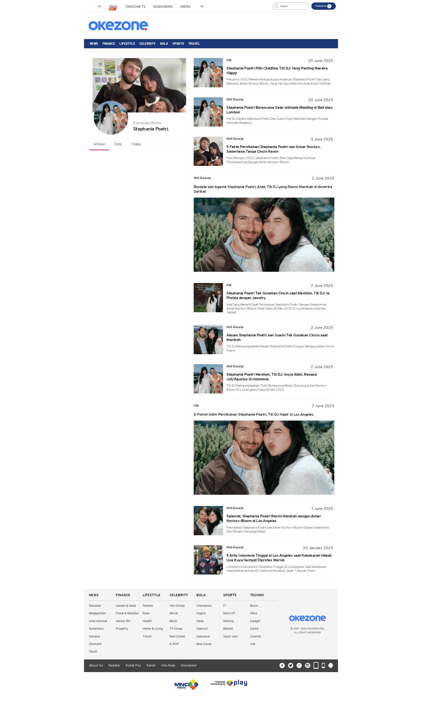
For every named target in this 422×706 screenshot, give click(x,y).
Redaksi (114, 665)
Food (146, 613)
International (98, 621)
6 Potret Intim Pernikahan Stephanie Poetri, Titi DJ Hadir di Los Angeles (254, 415)
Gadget (255, 621)
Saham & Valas (126, 605)
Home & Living (153, 628)
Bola (164, 43)
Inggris (201, 613)
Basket (228, 628)
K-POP (174, 644)
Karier (151, 665)
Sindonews (163, 6)
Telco (253, 613)
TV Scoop (175, 628)
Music (173, 621)
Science (255, 636)
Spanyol (202, 628)
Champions (204, 605)
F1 (224, 605)
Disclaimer (189, 665)
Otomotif (95, 644)
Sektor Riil (123, 621)
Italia (199, 621)
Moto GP (229, 613)
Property (122, 628)
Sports (178, 43)
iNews (185, 6)
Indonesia (203, 636)
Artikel (99, 144)
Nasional (95, 605)
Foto (118, 144)
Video (136, 144)
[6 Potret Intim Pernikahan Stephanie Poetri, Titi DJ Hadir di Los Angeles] (264, 458)
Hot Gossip (177, 605)
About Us (96, 665)
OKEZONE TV (136, 6)
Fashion (148, 605)
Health (147, 621)
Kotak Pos (133, 665)
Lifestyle (127, 43)
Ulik (252, 644)
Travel (194, 43)
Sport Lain (230, 636)
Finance (109, 43)
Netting (228, 621)
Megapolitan (97, 613)
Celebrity (147, 43)
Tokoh (93, 651)
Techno (257, 595)
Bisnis (254, 605)
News (94, 43)
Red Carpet (177, 636)
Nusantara (96, 628)
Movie (173, 613)
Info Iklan (168, 665)
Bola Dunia (203, 644)
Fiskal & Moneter (127, 613)
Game (254, 628)
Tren (113, 7)
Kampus (94, 636)
